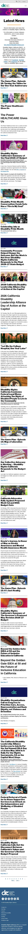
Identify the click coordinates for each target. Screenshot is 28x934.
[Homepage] (5, 6)
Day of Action (16, 771)
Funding (3, 916)
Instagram (14, 61)
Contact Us (3, 907)
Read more (4, 88)
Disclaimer (3, 914)
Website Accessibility (6, 912)
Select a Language (22, 1)
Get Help (3, 909)
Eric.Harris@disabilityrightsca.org (14, 45)
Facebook (15, 60)
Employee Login (4, 920)
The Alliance (12, 764)
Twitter (6, 61)
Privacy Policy (4, 918)
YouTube (21, 60)
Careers (3, 911)
